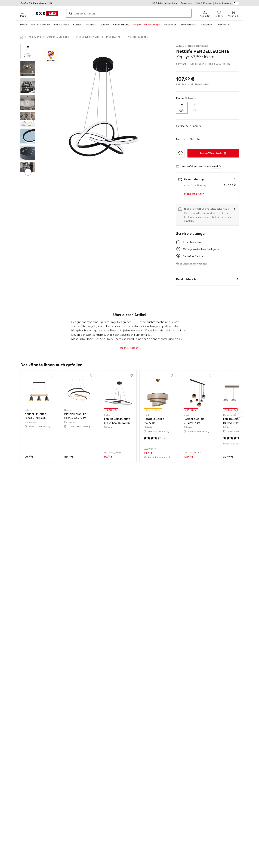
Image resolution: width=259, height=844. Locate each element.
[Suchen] (70, 13)
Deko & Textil (61, 24)
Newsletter (224, 24)
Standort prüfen (194, 193)
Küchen (77, 24)
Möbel (23, 24)
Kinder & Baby (121, 24)
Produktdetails (186, 279)
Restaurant (207, 24)
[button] (27, 51)
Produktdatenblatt (231, 443)
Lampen (104, 24)
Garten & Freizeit (40, 24)
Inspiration (170, 24)
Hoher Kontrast (223, 3)
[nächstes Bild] (238, 414)
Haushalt (91, 24)
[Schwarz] (182, 108)
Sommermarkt (189, 24)
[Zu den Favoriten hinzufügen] (180, 153)
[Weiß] (194, 108)
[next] (28, 172)
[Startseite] (21, 37)
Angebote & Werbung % (146, 24)
